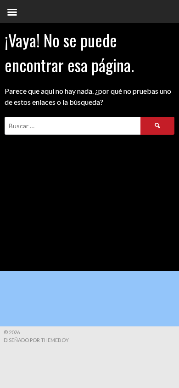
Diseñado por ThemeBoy (36, 340)
